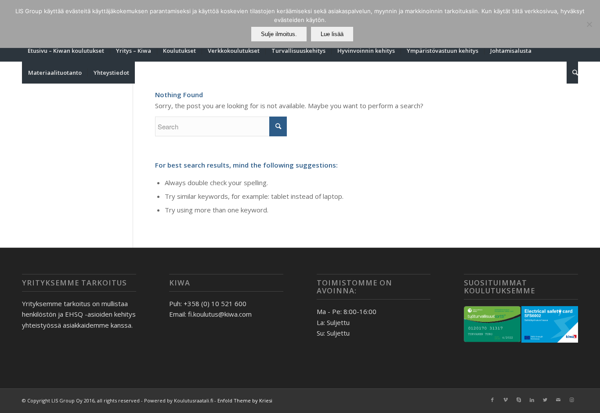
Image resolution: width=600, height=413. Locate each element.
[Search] (572, 73)
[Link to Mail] (558, 399)
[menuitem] (66, 51)
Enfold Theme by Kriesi (244, 400)
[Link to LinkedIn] (532, 399)
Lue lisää (332, 34)
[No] (589, 24)
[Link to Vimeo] (505, 399)
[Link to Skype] (518, 399)
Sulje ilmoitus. (279, 34)
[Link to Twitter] (545, 399)
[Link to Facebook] (492, 399)
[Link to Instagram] (571, 399)
